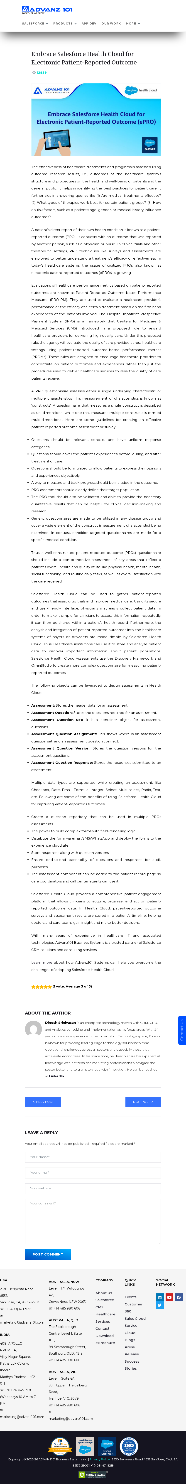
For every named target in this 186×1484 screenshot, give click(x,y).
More (131, 23)
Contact (102, 1328)
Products (63, 23)
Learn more (41, 962)
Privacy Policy (100, 1459)
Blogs (130, 1340)
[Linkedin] (160, 1297)
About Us (103, 1293)
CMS (99, 1307)
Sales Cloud (135, 1318)
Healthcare (105, 1314)
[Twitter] (160, 1305)
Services (102, 1321)
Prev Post (44, 1101)
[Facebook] (179, 1297)
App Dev (89, 23)
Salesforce (33, 23)
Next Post (141, 1101)
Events (131, 1297)
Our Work (111, 23)
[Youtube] (169, 1297)
